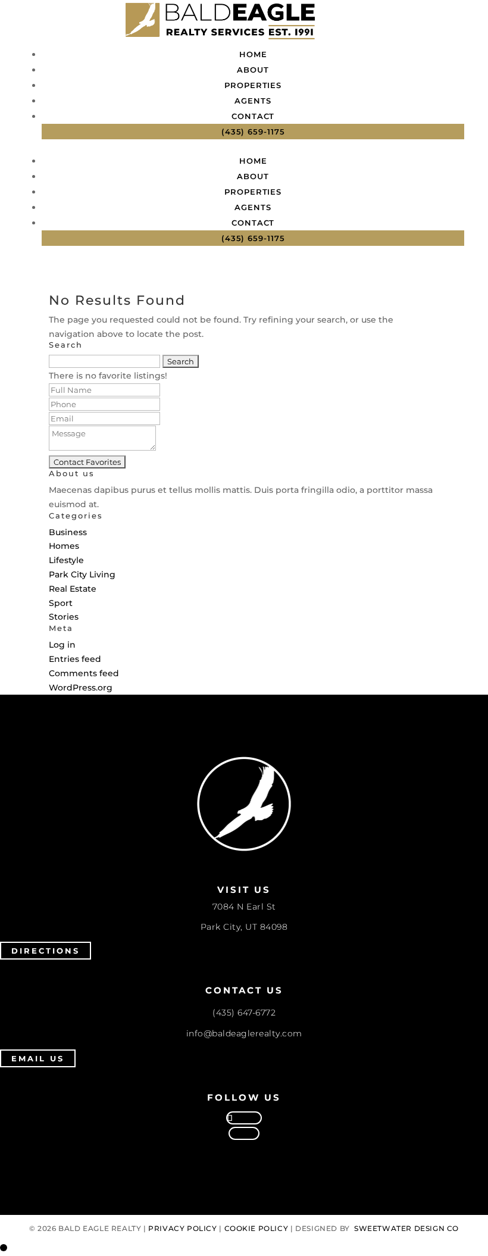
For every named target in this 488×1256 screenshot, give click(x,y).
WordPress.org (80, 687)
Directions (45, 950)
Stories (64, 616)
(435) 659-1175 (253, 131)
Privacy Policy (182, 1228)
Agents (252, 100)
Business (68, 532)
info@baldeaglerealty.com (244, 1033)
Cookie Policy (256, 1228)
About (253, 69)
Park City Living (82, 574)
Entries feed (75, 659)
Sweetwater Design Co (406, 1228)
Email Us (37, 1058)
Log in (62, 644)
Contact (253, 116)
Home (253, 54)
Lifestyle (66, 560)
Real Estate (72, 588)
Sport (61, 603)
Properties (252, 85)
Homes (64, 545)
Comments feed (84, 673)
